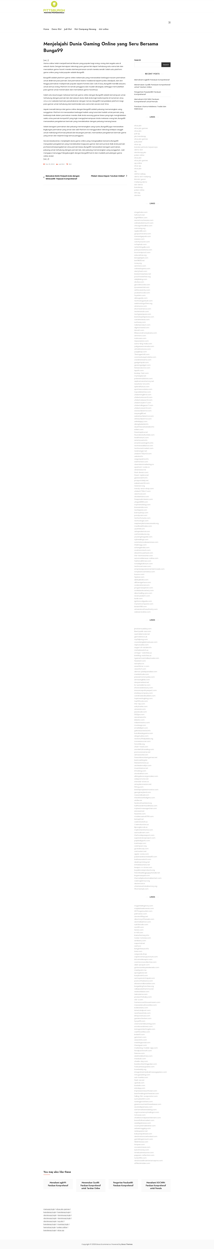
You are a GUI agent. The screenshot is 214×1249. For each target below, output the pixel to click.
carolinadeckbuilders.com (144, 696)
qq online (138, 163)
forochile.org (139, 744)
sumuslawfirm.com (142, 1099)
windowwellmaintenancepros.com (148, 1160)
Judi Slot (68, 29)
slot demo (138, 184)
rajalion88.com (140, 231)
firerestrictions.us (141, 763)
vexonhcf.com (140, 669)
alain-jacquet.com (142, 965)
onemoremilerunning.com (145, 1024)
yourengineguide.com (143, 537)
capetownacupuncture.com (146, 956)
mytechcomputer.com (143, 604)
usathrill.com (139, 529)
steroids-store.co (141, 781)
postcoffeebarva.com (143, 981)
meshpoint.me (140, 970)
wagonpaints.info (141, 459)
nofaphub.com (140, 244)
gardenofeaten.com (142, 1018)
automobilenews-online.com (146, 558)
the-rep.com (139, 704)
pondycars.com (140, 515)
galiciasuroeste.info (142, 730)
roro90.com (139, 927)
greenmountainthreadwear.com (147, 1104)
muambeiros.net (141, 768)
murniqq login (63, 1224)
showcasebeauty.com (143, 687)
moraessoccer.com (142, 741)
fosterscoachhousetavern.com (147, 1002)
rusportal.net (139, 943)
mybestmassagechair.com (145, 808)
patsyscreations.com (143, 250)
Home (46, 29)
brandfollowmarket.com (144, 1120)
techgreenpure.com (142, 314)
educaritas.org (140, 255)
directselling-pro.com (143, 593)
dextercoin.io (139, 883)
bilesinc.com (139, 720)
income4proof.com (142, 252)
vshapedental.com (142, 531)
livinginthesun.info (141, 948)
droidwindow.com (141, 496)
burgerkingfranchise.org (144, 986)
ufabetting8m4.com (142, 394)
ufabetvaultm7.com (142, 402)
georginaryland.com (142, 792)
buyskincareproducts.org (144, 870)
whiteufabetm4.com (143, 419)
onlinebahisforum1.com (143, 223)
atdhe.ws (138, 800)
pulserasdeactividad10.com (145, 856)
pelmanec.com (140, 914)
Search (137, 60)
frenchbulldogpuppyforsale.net (147, 873)
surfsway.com (140, 322)
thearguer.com (140, 1045)
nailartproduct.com (142, 325)
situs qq (137, 144)
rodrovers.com (140, 338)
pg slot (61, 1221)
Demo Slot (57, 29)
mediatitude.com (141, 674)
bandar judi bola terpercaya (145, 147)
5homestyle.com (141, 889)
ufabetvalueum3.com (143, 400)
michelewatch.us (141, 650)
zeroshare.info (140, 717)
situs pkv (137, 125)
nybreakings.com (141, 539)
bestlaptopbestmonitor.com (146, 789)
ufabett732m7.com (142, 491)
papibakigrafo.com (142, 840)
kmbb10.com (139, 1034)
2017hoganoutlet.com (143, 911)
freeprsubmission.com (143, 499)
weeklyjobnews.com (142, 1123)
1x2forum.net (139, 215)
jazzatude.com (140, 712)
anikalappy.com (140, 421)
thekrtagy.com (140, 545)
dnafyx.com (139, 282)
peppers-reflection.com (144, 1155)
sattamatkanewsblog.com (145, 1109)
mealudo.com (140, 1058)
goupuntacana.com (142, 233)
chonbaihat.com (141, 773)
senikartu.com (140, 940)
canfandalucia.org (141, 534)
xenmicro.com (140, 266)
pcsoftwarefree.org (142, 276)
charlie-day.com (141, 1061)
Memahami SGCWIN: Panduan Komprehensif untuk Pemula (146, 100)
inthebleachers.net (142, 865)
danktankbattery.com (143, 1056)
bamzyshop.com (141, 512)
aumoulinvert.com (141, 832)
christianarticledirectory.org (145, 886)
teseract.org (139, 486)
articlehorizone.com (142, 349)
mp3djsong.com (141, 639)
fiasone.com (139, 1053)
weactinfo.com (140, 1040)
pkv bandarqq (140, 136)
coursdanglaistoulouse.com (145, 642)
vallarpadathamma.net (144, 989)
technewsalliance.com (143, 445)
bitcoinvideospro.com (143, 959)
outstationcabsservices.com (146, 542)
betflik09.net (139, 260)
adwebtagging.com (142, 1128)
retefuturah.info (140, 440)
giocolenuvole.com (142, 284)
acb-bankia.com (141, 1077)
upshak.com (139, 1083)
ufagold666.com (141, 502)
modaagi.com (140, 725)
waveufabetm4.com (142, 411)
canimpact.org (140, 846)
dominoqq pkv (140, 152)
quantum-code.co (142, 467)
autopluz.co (139, 663)
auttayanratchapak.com (144, 978)
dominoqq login (49, 1215)
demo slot (138, 150)
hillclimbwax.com (141, 1142)
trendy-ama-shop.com (144, 488)
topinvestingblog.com (143, 698)
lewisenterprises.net (142, 274)
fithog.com (138, 787)
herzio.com (138, 930)
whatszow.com (140, 306)
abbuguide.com (140, 298)
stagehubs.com (140, 212)
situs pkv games (141, 128)
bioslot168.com (140, 606)
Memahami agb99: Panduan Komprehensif (152, 80)
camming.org (139, 228)
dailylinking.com (140, 279)
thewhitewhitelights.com (144, 797)
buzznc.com (139, 574)
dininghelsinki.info (141, 424)
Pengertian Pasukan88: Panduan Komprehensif (147, 93)
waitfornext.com (141, 461)
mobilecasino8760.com (144, 816)
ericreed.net (139, 811)
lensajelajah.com (141, 258)
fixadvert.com (140, 661)
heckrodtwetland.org (143, 803)
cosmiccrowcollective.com (145, 962)
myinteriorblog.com (142, 504)
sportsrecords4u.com (143, 389)
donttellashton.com (142, 922)
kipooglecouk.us (140, 827)
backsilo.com (139, 1085)
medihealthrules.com (143, 526)
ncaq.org (138, 263)
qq (135, 171)
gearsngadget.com (142, 365)
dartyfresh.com (140, 271)
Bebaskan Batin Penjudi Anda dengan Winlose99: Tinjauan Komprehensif (63, 177)
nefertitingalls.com (142, 247)
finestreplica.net (141, 432)
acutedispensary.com (143, 1107)
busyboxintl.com (141, 975)
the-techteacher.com (143, 555)
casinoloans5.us (141, 822)
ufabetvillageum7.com (143, 405)
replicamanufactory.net (144, 381)
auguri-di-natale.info (143, 647)
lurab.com (138, 598)
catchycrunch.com (142, 242)
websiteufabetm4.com (144, 416)
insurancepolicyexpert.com (145, 690)
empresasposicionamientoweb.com (149, 569)
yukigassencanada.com (144, 346)
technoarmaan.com (142, 566)
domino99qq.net (141, 916)
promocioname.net (142, 752)
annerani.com (140, 709)
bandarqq (138, 187)
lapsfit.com (139, 370)
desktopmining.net (142, 862)
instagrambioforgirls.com (144, 1029)
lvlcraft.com (139, 330)
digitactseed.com (141, 327)
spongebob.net (140, 973)
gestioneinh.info (141, 478)
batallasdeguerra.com (143, 733)
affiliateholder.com (142, 1163)
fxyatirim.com (140, 295)
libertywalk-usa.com (142, 631)
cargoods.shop (140, 954)
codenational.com (142, 585)
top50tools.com (141, 701)
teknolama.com (140, 994)
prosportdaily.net (141, 480)
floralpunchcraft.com (143, 1050)
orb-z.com (138, 999)
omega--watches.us (143, 653)
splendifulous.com (141, 386)
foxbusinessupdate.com (144, 1066)
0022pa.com (139, 714)
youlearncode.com (142, 292)
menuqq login (49, 1209)
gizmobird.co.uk (140, 637)
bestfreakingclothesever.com (146, 1093)
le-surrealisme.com (142, 685)
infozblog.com (140, 771)
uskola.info (138, 456)
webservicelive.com (142, 612)
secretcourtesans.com (143, 220)
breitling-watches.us (142, 655)
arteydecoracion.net (142, 784)
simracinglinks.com (142, 679)
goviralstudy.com (141, 848)
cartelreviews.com (142, 319)
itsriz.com (138, 951)
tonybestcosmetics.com (144, 571)
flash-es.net (139, 1080)
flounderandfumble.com (144, 435)
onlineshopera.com (142, 268)
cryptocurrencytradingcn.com (146, 1112)
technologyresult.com (143, 301)
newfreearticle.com (142, 1013)
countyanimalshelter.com (145, 1125)
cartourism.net (140, 851)
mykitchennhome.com (143, 830)
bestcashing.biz (140, 760)
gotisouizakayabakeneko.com (146, 967)
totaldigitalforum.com (143, 563)
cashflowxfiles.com (142, 1032)
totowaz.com (140, 1115)
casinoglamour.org (142, 881)
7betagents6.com (141, 354)
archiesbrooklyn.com (142, 765)
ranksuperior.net (141, 1131)
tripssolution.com (141, 341)
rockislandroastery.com (144, 590)
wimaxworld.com (141, 755)
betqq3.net (139, 819)
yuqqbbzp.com (140, 352)
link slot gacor (140, 179)
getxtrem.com (140, 1037)
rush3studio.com (141, 924)
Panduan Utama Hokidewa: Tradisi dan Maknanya (150, 107)
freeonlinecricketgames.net (145, 757)
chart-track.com (141, 746)
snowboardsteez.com (143, 1026)
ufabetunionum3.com (143, 397)
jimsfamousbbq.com (142, 628)
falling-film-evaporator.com (146, 1096)
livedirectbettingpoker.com (145, 1064)
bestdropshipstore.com (144, 317)
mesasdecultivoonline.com (145, 1005)
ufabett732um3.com (143, 453)
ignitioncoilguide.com (143, 601)
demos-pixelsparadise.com (145, 671)
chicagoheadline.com (143, 225)
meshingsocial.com (142, 1042)
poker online (139, 155)
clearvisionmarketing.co (144, 464)
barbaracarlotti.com (142, 859)
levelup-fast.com (141, 373)
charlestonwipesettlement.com (147, 1117)
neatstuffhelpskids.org (143, 738)
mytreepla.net (140, 376)
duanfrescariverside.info (144, 427)
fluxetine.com (140, 814)
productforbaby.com (143, 997)
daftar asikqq (139, 174)
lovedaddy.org (140, 1069)
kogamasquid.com (142, 875)
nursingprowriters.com (143, 1101)
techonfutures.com (142, 518)
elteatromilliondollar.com (144, 983)
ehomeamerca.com (142, 309)
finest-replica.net (141, 475)
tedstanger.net (140, 451)
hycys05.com (139, 1021)
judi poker (138, 141)
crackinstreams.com (142, 360)
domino (137, 195)
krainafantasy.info (141, 935)
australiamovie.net (142, 634)
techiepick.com (140, 510)
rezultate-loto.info (142, 384)
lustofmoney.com (141, 1150)
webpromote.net (141, 779)
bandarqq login (49, 1212)
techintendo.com (141, 311)
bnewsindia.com (141, 507)
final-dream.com (141, 472)
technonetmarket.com (143, 448)
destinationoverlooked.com (145, 1136)
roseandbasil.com (141, 795)
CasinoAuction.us (141, 824)
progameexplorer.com (143, 588)
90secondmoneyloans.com (145, 333)
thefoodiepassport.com (144, 835)
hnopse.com (139, 1144)
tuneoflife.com (140, 1158)
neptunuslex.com (141, 645)
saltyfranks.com (140, 706)
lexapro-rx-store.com (143, 867)
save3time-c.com (141, 666)
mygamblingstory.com (143, 906)
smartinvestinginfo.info (143, 443)
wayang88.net (140, 413)
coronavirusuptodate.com (145, 357)
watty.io (137, 946)
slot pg (137, 192)
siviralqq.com (139, 1088)
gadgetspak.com (141, 362)
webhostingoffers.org (143, 303)
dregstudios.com (141, 736)
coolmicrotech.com (142, 550)
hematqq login (49, 1227)
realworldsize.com (141, 991)
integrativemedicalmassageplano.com (150, 1072)
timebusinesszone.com (144, 1152)
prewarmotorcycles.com (144, 677)
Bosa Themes (127, 1244)
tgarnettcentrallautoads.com (146, 658)
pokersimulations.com (143, 378)
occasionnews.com (142, 1147)
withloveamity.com (142, 290)
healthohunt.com (141, 437)
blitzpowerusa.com (142, 1016)
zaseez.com (139, 239)
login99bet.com (140, 217)
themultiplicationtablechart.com (148, 878)
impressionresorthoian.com (145, 1091)
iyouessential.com (141, 287)
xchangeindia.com (141, 547)
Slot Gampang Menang (85, 29)
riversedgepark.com (142, 236)
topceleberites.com (142, 392)
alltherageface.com (142, 582)
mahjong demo (140, 182)
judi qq (137, 133)
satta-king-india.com (143, 343)
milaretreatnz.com (142, 722)
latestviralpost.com (142, 1010)
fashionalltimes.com (142, 561)
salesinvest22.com (142, 483)
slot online (104, 29)
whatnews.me (140, 470)
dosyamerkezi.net (141, 682)
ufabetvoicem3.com (142, 408)
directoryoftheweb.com (144, 919)
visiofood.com (140, 494)
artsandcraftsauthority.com (146, 609)
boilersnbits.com (141, 1007)
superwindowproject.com (144, 838)
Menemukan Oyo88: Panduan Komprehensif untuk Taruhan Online (152, 85)
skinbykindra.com (141, 580)
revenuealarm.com (142, 596)
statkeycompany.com (143, 693)
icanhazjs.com (140, 843)
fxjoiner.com (139, 577)
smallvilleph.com (141, 728)
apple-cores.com (141, 854)
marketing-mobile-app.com (146, 1048)
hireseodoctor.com (142, 368)
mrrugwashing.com (142, 1075)
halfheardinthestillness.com (145, 806)
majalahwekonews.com (144, 908)
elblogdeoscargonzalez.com (146, 776)
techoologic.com (141, 520)
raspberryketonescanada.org (146, 523)
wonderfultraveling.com (144, 749)
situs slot (47, 101)
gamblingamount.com (143, 1139)
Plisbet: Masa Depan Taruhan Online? (108, 176)
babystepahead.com (143, 1134)
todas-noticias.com (142, 938)
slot (70, 164)
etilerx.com (138, 429)
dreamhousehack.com (143, 553)
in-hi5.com (138, 932)
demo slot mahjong (142, 176)
